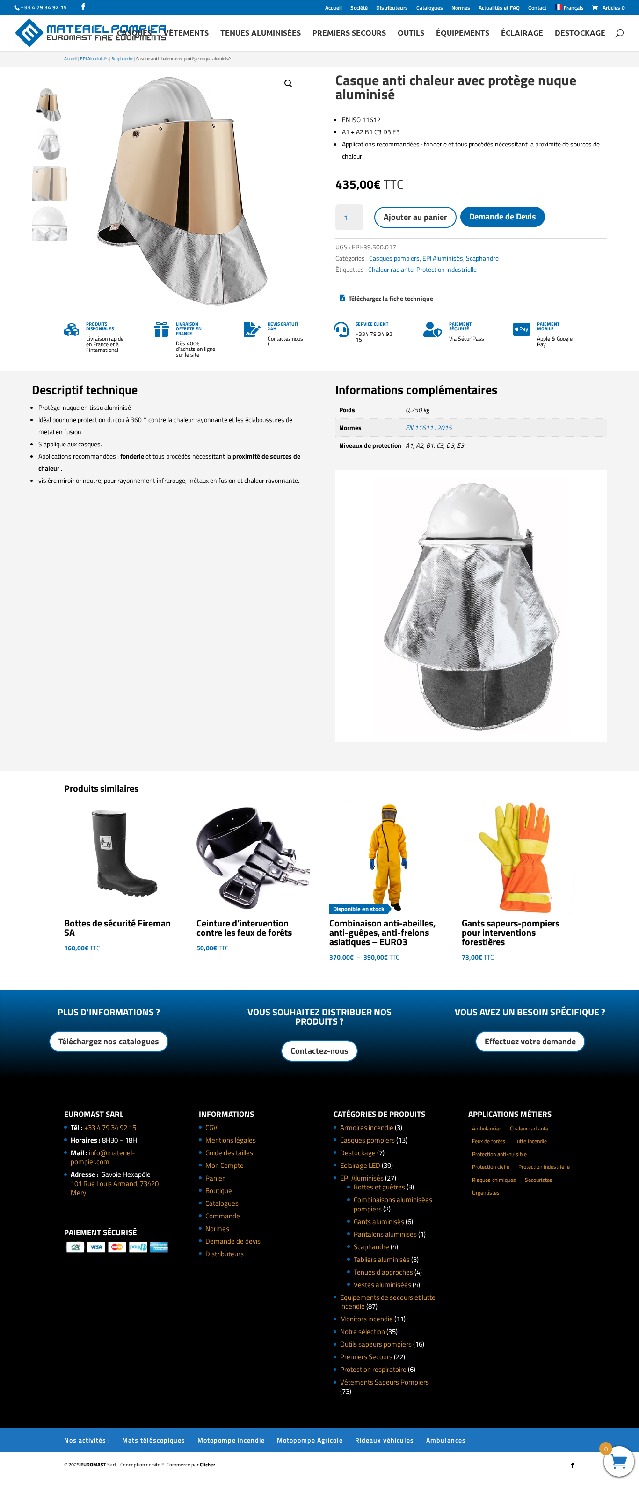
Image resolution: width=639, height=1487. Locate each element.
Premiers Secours (349, 33)
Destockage (580, 33)
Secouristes (538, 1179)
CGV (211, 1127)
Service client (372, 324)
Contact (537, 8)
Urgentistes (486, 1192)
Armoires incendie (366, 1127)
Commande (222, 1215)
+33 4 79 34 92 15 (110, 1127)
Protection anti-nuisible (499, 1154)
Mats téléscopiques (153, 1440)
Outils (411, 33)
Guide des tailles (229, 1152)
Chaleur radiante (391, 269)
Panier (215, 1178)
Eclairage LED (360, 1165)
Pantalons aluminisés (385, 1234)
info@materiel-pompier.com (103, 1157)
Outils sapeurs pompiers (376, 1344)
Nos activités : (87, 1440)
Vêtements (186, 33)
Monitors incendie (366, 1318)
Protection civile (490, 1166)
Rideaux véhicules (384, 1440)
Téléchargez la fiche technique (391, 298)
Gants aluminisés (379, 1221)
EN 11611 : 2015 (429, 427)
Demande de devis (233, 1241)
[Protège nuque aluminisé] (471, 739)
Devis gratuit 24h (283, 326)
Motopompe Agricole (310, 1440)
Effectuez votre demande (530, 1041)
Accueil (333, 8)
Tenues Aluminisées (260, 33)
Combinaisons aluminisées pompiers (393, 1204)
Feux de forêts (488, 1141)
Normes (460, 8)
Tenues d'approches (383, 1272)
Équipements (462, 33)
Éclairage (522, 33)
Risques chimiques (494, 1179)
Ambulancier (486, 1128)
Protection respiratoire (373, 1369)
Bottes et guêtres (379, 1186)
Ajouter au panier (415, 217)
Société (359, 8)
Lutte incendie (530, 1141)
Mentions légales (230, 1140)
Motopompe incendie (231, 1440)
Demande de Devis (502, 216)
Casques (134, 33)
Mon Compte (224, 1165)
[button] (288, 83)
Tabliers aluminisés (382, 1259)
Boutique (218, 1190)
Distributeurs (392, 8)
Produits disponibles (100, 326)
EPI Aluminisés (94, 58)
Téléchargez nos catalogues (108, 1041)
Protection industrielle (446, 269)
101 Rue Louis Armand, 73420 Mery (115, 1188)
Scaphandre (122, 58)
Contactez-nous (319, 1050)
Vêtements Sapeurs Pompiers (384, 1382)
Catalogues (429, 8)
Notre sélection (362, 1331)
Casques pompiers (394, 258)
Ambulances (446, 1440)
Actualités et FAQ (499, 8)
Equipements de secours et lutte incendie (388, 1302)
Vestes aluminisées (382, 1284)
